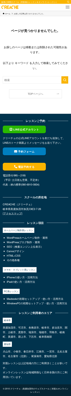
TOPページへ (35, 94)
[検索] (68, 2)
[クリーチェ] (9, 7)
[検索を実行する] (64, 80)
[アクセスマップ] (12, 213)
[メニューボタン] (67, 7)
